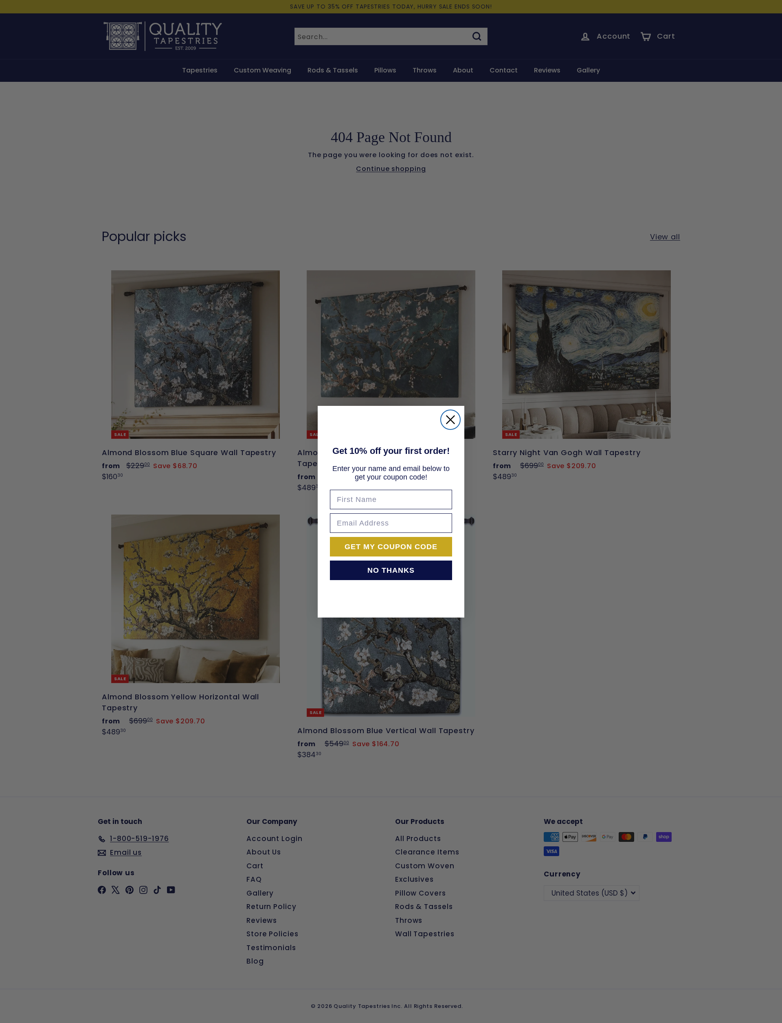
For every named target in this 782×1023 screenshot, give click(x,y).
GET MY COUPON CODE (391, 547)
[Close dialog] (450, 419)
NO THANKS (391, 570)
